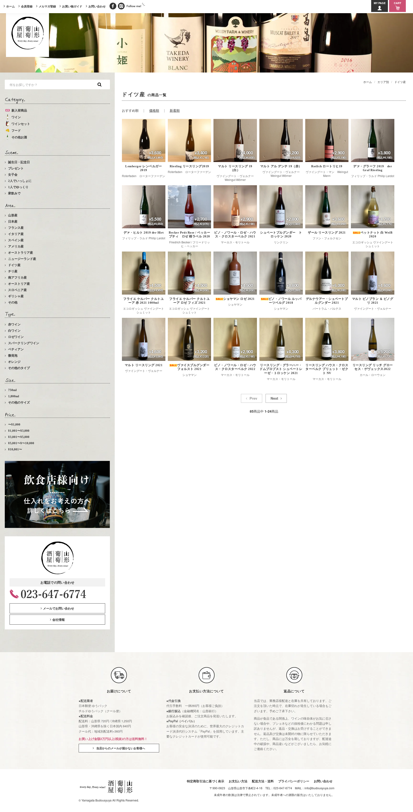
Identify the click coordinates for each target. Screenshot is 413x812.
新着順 (175, 110)
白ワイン (14, 330)
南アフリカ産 (17, 277)
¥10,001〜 (15, 449)
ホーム (10, 6)
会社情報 (58, 619)
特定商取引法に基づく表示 (205, 781)
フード (16, 130)
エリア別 (383, 82)
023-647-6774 (282, 788)
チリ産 (12, 271)
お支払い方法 (238, 781)
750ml (12, 390)
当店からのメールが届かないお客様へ (120, 748)
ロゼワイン (16, 337)
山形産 (12, 215)
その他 (12, 302)
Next (274, 398)
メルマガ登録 (47, 6)
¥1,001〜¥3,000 (18, 430)
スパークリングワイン (23, 343)
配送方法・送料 (263, 781)
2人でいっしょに (20, 181)
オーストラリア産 (20, 252)
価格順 (154, 110)
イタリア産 (16, 234)
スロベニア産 (17, 290)
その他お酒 (19, 137)
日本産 (12, 221)
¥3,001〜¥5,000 (18, 437)
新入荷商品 (19, 110)
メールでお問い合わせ (58, 608)
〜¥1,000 (14, 424)
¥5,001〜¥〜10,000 (21, 443)
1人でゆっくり (18, 187)
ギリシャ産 (16, 296)
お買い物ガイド (72, 6)
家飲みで (14, 193)
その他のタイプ (19, 368)
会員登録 (27, 6)
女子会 (12, 174)
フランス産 (16, 228)
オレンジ (14, 362)
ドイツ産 (14, 265)
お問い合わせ (97, 6)
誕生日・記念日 (19, 162)
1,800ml (13, 396)
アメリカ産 (16, 246)
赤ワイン (14, 324)
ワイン (16, 117)
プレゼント (16, 168)
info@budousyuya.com (319, 788)
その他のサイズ (19, 402)
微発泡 (12, 355)
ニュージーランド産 (22, 259)
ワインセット (20, 124)
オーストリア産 (19, 284)
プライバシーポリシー (293, 781)
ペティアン (16, 349)
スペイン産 (16, 240)
